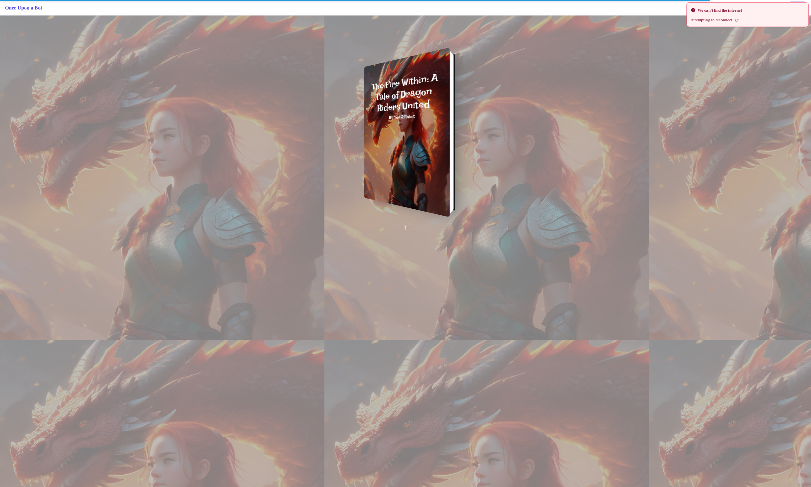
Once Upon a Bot (23, 7)
